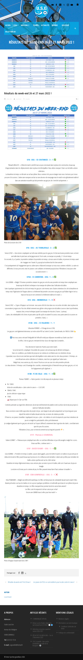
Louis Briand (18, 99)
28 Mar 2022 (9, 99)
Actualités (45, 25)
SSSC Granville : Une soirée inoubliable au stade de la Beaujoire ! (41, 643)
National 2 (25, 25)
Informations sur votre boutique (68, 623)
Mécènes (55, 25)
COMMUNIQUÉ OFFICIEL (40, 619)
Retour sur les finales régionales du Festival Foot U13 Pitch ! (42, 624)
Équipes (36, 25)
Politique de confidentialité (66, 632)
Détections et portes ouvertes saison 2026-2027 (42, 630)
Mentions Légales (64, 619)
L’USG (15, 25)
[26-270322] (41, 72)
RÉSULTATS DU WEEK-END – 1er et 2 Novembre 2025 (43, 636)
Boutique (65, 25)
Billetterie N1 (10, 32)
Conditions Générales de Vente (68, 627)
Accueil (8, 25)
